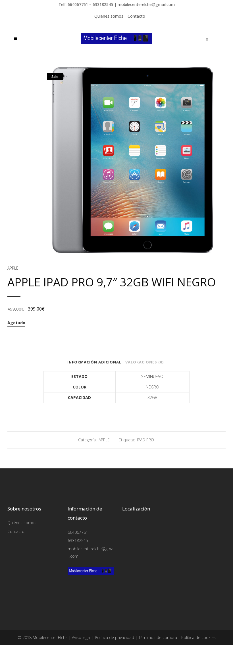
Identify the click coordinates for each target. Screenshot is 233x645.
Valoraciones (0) (144, 362)
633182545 (78, 540)
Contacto (136, 16)
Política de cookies (198, 637)
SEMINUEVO (152, 376)
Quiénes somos (108, 16)
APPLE (12, 268)
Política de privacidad (114, 637)
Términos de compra (157, 637)
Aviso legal (81, 637)
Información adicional (94, 362)
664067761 (78, 532)
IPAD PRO (145, 440)
